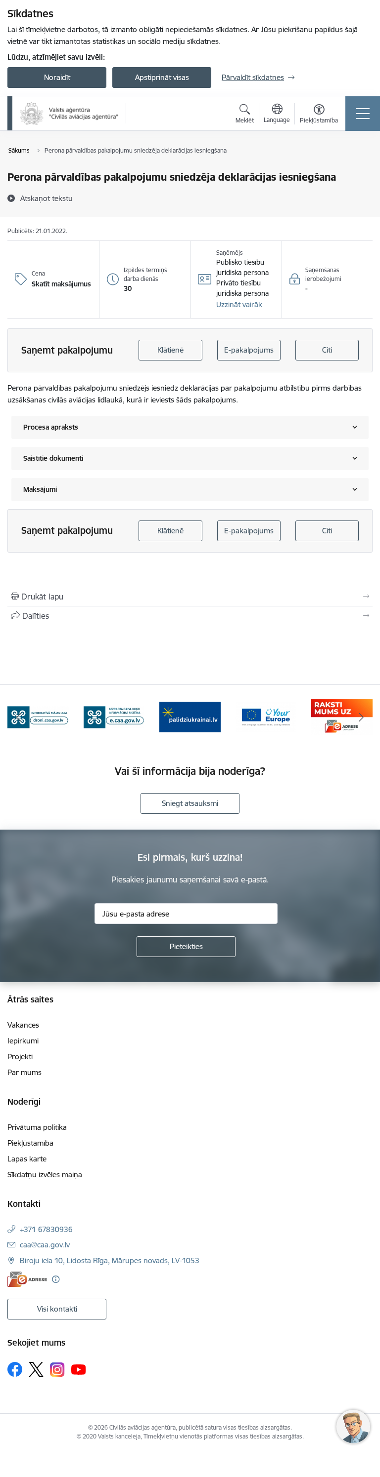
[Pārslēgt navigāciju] (362, 113)
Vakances (23, 1025)
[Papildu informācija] (55, 1279)
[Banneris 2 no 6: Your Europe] (266, 716)
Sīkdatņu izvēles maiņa (44, 1174)
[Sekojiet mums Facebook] (14, 1369)
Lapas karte (27, 1158)
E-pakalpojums (249, 350)
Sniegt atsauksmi (190, 803)
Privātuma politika (37, 1127)
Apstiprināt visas (162, 77)
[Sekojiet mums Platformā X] (36, 1369)
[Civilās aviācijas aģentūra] (69, 113)
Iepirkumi (23, 1040)
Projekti (20, 1056)
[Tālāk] (361, 717)
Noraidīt (57, 77)
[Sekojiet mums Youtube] (78, 1369)
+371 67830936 (46, 1229)
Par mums (24, 1072)
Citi (327, 350)
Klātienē (170, 350)
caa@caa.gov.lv (45, 1244)
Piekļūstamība (30, 1143)
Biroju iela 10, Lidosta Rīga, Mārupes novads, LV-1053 (109, 1260)
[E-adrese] (27, 1279)
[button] (239, 305)
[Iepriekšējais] (19, 717)
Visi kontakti (57, 1309)
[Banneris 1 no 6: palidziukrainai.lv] (190, 716)
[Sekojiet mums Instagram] (57, 1369)
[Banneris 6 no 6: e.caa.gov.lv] (114, 716)
